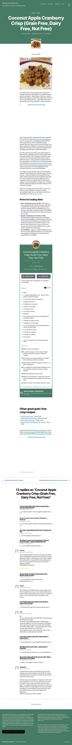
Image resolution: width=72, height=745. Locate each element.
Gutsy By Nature (10, 741)
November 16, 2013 (38, 33)
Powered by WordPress (20, 741)
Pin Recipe (44, 276)
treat (32, 472)
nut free (29, 472)
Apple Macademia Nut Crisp (29, 418)
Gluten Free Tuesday (30, 432)
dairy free (25, 472)
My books (57, 4)
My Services (43, 4)
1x (45, 287)
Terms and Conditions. (23, 725)
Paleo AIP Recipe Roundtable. (44, 434)
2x (47, 287)
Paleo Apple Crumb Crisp (28, 420)
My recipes (50, 4)
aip (21, 472)
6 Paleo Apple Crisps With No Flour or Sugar (33, 422)
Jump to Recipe (36, 54)
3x (49, 287)
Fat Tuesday (41, 430)
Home (62, 4)
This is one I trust (37, 194)
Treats (38, 12)
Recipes (33, 12)
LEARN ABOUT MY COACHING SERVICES (13, 731)
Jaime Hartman (27, 33)
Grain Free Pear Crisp (27, 416)
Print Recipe (29, 276)
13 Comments (48, 33)
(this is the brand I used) (39, 163)
